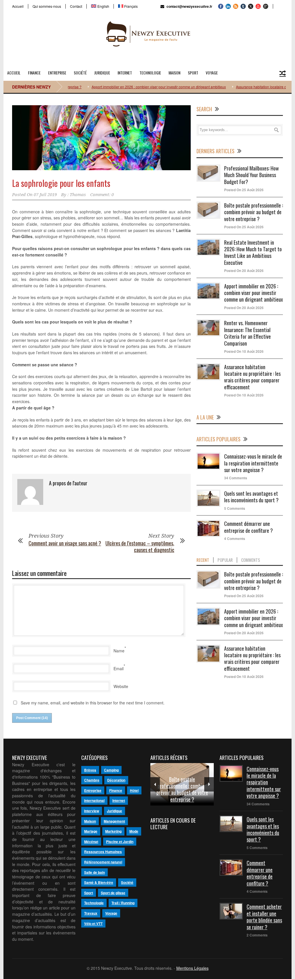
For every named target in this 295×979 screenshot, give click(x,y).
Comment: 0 (102, 194)
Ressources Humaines (103, 851)
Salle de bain (94, 872)
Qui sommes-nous (47, 6)
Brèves (90, 770)
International (94, 800)
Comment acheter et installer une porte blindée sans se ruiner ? (264, 916)
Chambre (91, 780)
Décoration (116, 780)
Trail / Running (123, 902)
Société (80, 73)
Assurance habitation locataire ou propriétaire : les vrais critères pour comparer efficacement (252, 377)
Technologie (150, 73)
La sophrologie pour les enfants (61, 183)
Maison (174, 73)
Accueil (18, 6)
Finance (34, 73)
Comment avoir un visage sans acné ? (65, 543)
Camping (111, 770)
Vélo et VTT (93, 923)
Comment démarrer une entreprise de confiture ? (248, 527)
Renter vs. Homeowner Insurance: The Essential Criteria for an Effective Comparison (247, 333)
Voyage (212, 73)
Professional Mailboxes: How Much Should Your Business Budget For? (251, 174)
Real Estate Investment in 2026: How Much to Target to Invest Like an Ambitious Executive (253, 252)
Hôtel (134, 790)
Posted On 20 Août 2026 (244, 270)
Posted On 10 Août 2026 (244, 351)
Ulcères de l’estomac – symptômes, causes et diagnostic (139, 546)
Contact (76, 6)
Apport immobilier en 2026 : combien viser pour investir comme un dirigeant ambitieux (143, 86)
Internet (125, 73)
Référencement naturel (103, 862)
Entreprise (57, 73)
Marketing (113, 831)
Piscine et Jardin (119, 841)
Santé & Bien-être (98, 882)
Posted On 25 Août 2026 (244, 189)
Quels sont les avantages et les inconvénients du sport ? (251, 497)
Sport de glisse (113, 892)
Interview (91, 810)
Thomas (78, 194)
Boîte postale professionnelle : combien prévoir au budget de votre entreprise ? (253, 212)
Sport (193, 73)
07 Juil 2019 (45, 194)
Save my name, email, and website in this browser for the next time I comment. (92, 703)
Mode (133, 831)
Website (121, 686)
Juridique (102, 73)
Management (114, 821)
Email (119, 668)
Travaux (90, 913)
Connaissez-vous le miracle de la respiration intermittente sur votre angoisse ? (253, 463)
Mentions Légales (192, 968)
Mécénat (91, 841)
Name (119, 651)
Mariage (90, 831)
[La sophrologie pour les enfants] (101, 137)
